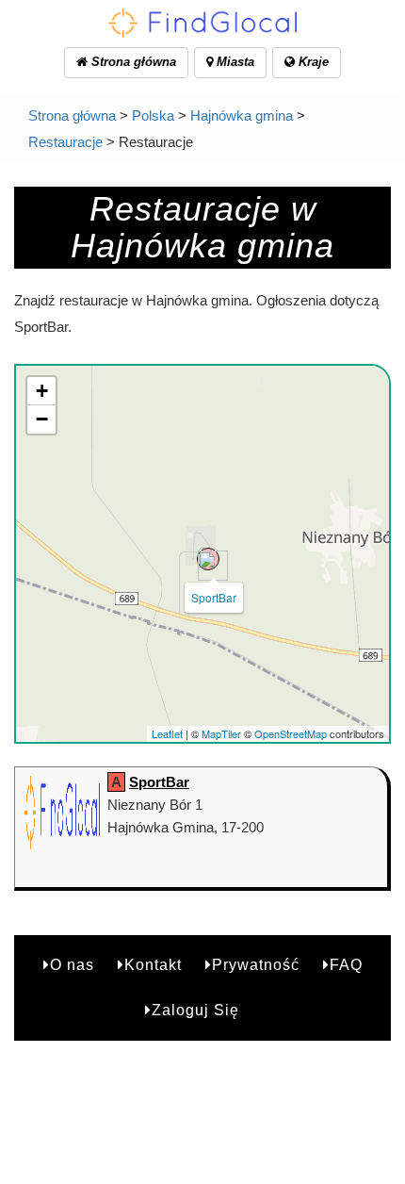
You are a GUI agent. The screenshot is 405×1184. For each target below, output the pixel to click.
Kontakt (153, 965)
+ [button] (42, 391)
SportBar (213, 597)
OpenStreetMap (290, 733)
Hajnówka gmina (241, 115)
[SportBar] (208, 559)
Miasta (233, 62)
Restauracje (65, 142)
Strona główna (132, 62)
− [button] (42, 419)
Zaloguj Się (195, 1010)
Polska (153, 115)
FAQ (346, 965)
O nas (72, 965)
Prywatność (256, 965)
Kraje (312, 62)
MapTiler (221, 733)
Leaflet (167, 733)
